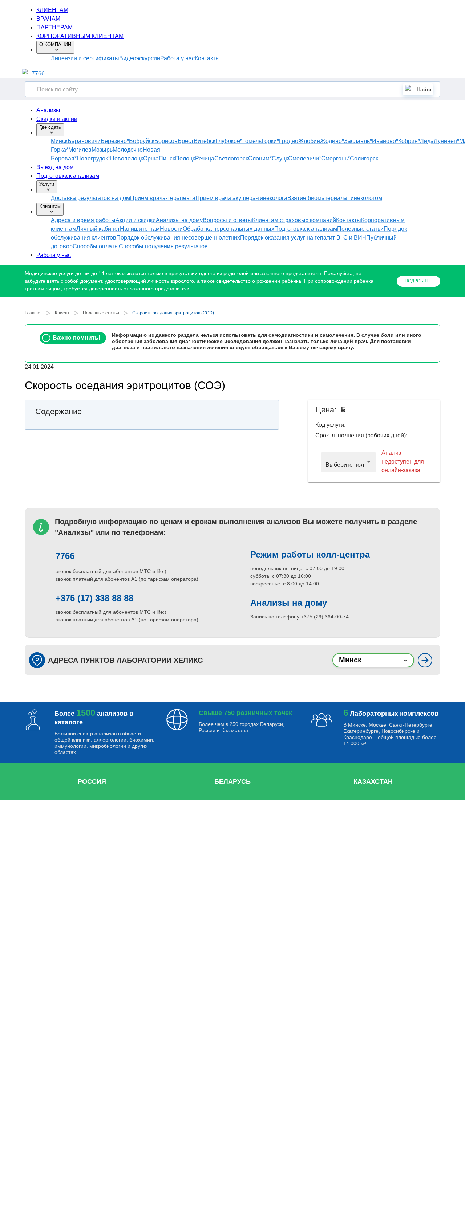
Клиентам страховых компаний (294, 220)
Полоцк (185, 158)
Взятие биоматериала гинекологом (334, 198)
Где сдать (50, 127)
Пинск (167, 158)
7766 (38, 73)
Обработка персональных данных (228, 229)
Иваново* (385, 141)
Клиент (62, 312)
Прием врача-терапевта (162, 198)
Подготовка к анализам (67, 176)
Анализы (48, 110)
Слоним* (260, 158)
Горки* (270, 141)
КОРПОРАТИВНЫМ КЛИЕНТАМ (80, 36)
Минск (59, 141)
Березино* (115, 141)
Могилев (80, 150)
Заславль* (358, 141)
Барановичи (84, 141)
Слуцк (280, 158)
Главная (33, 312)
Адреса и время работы (83, 220)
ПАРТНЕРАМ (54, 27)
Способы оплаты (96, 246)
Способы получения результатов (163, 246)
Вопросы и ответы (227, 220)
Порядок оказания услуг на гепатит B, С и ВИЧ (303, 237)
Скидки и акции (56, 119)
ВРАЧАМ (48, 19)
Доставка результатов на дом (90, 198)
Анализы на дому (179, 220)
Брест (186, 141)
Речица (204, 158)
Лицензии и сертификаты (85, 58)
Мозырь (102, 150)
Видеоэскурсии (139, 58)
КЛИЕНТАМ (52, 10)
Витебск (204, 141)
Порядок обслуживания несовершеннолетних (178, 237)
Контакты (207, 58)
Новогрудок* (93, 158)
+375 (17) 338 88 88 (94, 598)
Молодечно (128, 150)
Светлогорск (231, 158)
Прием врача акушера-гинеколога (241, 198)
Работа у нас (177, 58)
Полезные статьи (360, 229)
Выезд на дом (55, 167)
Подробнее (418, 280)
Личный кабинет (98, 229)
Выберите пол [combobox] (345, 465)
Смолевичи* (304, 158)
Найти (424, 89)
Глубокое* (228, 141)
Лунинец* (446, 141)
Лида (427, 141)
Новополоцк (126, 158)
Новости (171, 229)
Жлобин (309, 141)
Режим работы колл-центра (310, 554)
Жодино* (332, 141)
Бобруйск (141, 141)
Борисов (166, 141)
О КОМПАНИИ (55, 44)
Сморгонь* (335, 158)
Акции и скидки (136, 220)
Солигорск (364, 158)
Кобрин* (409, 141)
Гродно (288, 141)
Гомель (252, 141)
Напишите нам (140, 229)
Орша (151, 158)
